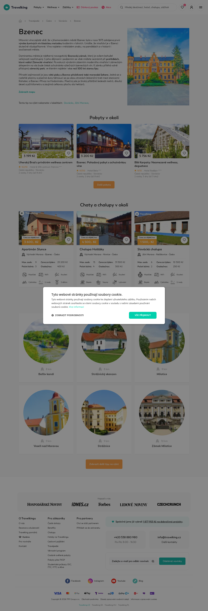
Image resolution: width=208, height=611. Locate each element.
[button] (67, 315)
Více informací (76, 306)
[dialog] (104, 305)
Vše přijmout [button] (143, 315)
